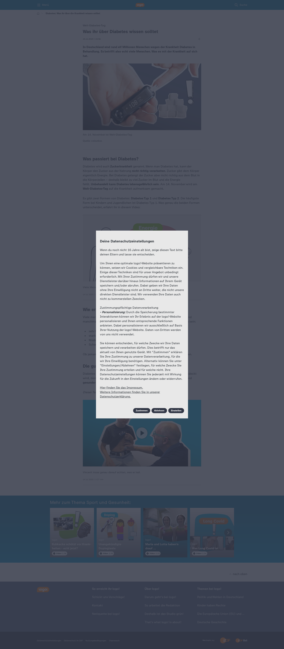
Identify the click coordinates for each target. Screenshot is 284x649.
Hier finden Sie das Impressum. (121, 387)
